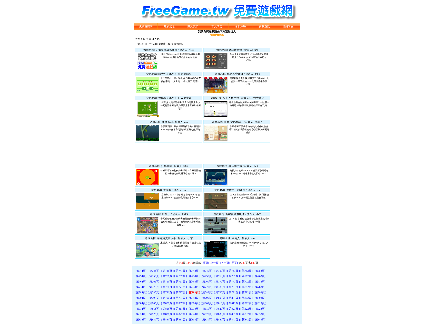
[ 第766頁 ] (167, 281)
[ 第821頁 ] (233, 308)
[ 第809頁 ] (207, 303)
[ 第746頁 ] (167, 270)
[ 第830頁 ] (220, 314)
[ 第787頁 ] (180, 292)
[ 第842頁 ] (246, 319)
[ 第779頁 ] (207, 287)
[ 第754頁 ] (141, 276)
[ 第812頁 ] (246, 303)
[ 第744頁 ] (141, 270)
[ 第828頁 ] (194, 314)
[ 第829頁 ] (207, 314)
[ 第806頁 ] (167, 303)
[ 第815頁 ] (154, 308)
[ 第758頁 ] (194, 276)
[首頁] (205, 262)
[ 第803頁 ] (260, 297)
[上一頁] (214, 262)
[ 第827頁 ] (180, 314)
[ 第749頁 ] (207, 270)
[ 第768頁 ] (194, 281)
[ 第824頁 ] (141, 314)
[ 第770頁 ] (220, 281)
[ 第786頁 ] (167, 292)
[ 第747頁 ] (180, 270)
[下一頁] (225, 262)
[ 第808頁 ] (194, 303)
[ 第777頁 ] (180, 287)
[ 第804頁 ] (141, 303)
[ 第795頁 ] (154, 297)
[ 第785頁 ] (154, 292)
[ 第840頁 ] (220, 319)
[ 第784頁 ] (141, 292)
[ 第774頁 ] (141, 287)
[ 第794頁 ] (141, 297)
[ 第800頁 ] (220, 297)
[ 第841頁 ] (233, 319)
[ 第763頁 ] (260, 276)
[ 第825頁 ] (154, 314)
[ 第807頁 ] (180, 303)
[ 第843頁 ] (260, 319)
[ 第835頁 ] (154, 319)
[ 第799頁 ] (207, 297)
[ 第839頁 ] (207, 319)
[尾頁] (234, 262)
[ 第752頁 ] (246, 270)
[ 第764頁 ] (141, 281)
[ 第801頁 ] (233, 297)
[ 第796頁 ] (167, 297)
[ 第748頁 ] (194, 270)
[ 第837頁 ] (180, 319)
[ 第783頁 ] (260, 287)
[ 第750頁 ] (220, 270)
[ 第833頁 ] (260, 314)
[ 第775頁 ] (154, 287)
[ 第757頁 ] (180, 276)
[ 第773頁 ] (260, 281)
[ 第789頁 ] (207, 292)
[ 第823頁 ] (260, 308)
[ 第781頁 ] (233, 287)
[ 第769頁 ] (207, 281)
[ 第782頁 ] (246, 287)
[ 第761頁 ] (233, 276)
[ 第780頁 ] (220, 287)
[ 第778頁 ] (194, 287)
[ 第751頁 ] (233, 270)
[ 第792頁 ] (246, 292)
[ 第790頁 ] (220, 292)
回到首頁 (140, 38)
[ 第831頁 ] (233, 314)
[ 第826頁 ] (167, 314)
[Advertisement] (202, 153)
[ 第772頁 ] (246, 281)
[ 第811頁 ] (233, 303)
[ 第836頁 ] (167, 319)
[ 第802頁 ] (246, 297)
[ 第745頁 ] (154, 270)
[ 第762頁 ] (246, 276)
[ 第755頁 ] (154, 276)
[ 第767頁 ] (180, 281)
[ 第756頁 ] (167, 276)
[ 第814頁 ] (141, 308)
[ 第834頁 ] (141, 319)
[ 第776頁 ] (167, 287)
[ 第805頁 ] (154, 303)
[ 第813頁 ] (260, 303)
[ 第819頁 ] (207, 308)
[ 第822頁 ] (246, 308)
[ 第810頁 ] (220, 303)
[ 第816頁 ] (167, 308)
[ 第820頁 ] (220, 308)
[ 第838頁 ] (194, 319)
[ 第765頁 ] (154, 281)
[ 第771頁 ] (233, 281)
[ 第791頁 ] (233, 292)
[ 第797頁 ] (180, 297)
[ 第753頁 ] (260, 270)
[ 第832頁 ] (246, 314)
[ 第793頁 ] (260, 292)
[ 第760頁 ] (220, 276)
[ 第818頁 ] (194, 308)
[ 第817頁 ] (180, 308)
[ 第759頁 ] (207, 276)
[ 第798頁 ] (194, 297)
